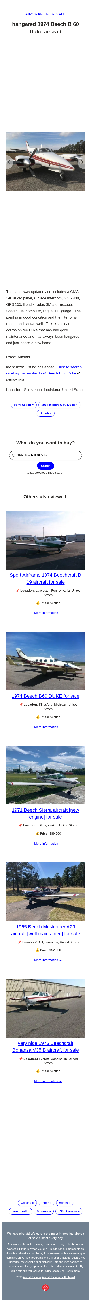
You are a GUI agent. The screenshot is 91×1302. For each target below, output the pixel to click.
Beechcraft (19, 1211)
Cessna (26, 1202)
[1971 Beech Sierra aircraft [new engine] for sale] (45, 803)
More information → (48, 612)
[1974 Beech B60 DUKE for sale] (45, 689)
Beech (44, 413)
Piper (45, 1202)
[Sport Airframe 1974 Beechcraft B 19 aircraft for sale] (45, 568)
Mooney (42, 1211)
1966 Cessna (67, 1211)
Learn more (73, 1270)
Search (45, 465)
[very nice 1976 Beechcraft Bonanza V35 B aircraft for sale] (45, 1036)
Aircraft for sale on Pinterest (58, 1277)
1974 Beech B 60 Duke (58, 404)
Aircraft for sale (45, 14)
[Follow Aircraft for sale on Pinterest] (45, 1290)
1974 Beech (22, 404)
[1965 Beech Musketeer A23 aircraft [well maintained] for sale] (45, 920)
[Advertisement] (45, 84)
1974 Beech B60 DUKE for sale (45, 696)
